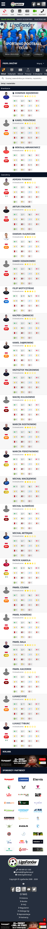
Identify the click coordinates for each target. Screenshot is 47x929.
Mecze (20, 74)
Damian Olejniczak (24, 233)
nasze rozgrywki (24, 19)
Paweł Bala (19, 641)
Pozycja (28, 74)
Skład (3, 74)
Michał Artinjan (22, 533)
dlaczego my (40, 19)
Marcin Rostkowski (24, 424)
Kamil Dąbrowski (23, 342)
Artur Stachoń (22, 206)
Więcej (40, 63)
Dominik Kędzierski (26, 92)
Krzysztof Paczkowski (26, 369)
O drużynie (37, 74)
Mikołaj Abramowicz (27, 147)
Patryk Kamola (21, 560)
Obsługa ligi (24, 911)
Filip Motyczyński (23, 288)
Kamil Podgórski (24, 120)
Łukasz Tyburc (21, 723)
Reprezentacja (24, 914)
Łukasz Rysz (20, 696)
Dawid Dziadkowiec (24, 261)
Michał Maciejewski (24, 478)
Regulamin (24, 907)
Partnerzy (24, 917)
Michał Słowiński (23, 505)
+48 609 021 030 (24, 869)
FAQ (24, 904)
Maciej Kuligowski (24, 397)
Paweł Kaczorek (22, 669)
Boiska (24, 901)
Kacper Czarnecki (23, 315)
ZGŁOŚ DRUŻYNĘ (8, 19)
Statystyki (12, 74)
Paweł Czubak (21, 587)
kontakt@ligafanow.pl (24, 872)
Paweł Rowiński (22, 614)
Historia (24, 898)
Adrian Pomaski (22, 179)
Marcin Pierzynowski (25, 451)
